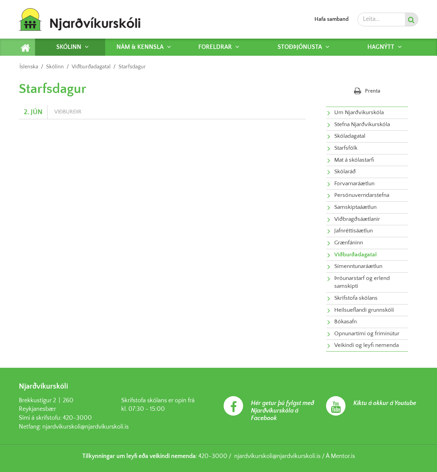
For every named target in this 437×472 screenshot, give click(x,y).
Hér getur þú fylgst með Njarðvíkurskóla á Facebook (282, 411)
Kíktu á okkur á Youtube (384, 403)
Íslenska (28, 67)
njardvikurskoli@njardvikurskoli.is (85, 426)
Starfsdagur (132, 67)
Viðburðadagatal (91, 67)
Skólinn (55, 67)
